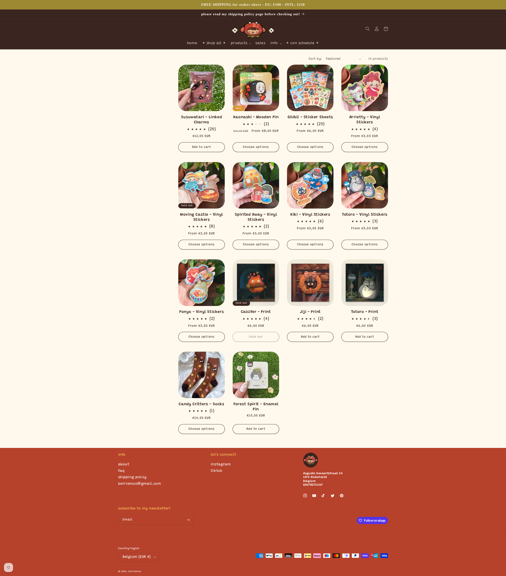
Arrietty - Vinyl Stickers (364, 119)
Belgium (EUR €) (137, 557)
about (123, 464)
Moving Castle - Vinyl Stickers (201, 217)
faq (121, 471)
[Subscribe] (188, 520)
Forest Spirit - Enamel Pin (255, 406)
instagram (221, 464)
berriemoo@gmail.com (139, 484)
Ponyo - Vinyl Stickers (201, 312)
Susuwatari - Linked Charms (201, 119)
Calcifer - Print (256, 312)
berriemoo (134, 571)
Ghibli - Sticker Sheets (310, 117)
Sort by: (315, 58)
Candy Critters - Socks (201, 404)
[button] (240, 43)
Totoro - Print (364, 312)
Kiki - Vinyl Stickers (310, 215)
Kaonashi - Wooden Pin (256, 117)
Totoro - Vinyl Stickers (364, 215)
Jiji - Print (310, 312)
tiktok (217, 471)
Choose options (256, 147)
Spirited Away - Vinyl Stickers (256, 217)
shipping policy (132, 477)
